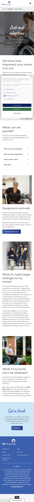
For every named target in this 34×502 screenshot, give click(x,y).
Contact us (17, 428)
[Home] (6, 3)
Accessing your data (22, 455)
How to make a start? (11, 159)
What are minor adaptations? (13, 149)
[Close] (31, 77)
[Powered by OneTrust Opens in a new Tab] (26, 119)
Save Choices (17, 109)
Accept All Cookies (17, 105)
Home (4, 9)
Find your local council (11, 231)
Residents (10, 9)
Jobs (18, 449)
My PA (4, 452)
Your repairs (18, 9)
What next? (7, 165)
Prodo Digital (16, 487)
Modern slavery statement (6, 459)
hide (17, 497)
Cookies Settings (6, 500)
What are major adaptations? (13, 154)
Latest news (5, 449)
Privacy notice (6, 455)
